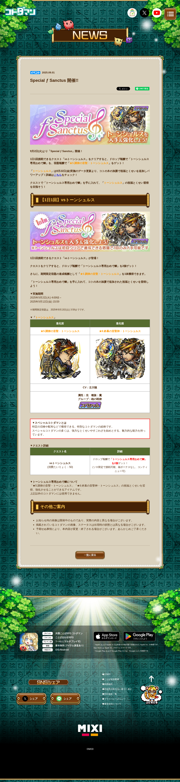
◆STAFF (106, 674)
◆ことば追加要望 (110, 679)
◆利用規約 (107, 684)
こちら (58, 174)
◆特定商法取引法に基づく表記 (117, 689)
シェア (34, 698)
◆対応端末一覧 (109, 694)
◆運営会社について (111, 704)
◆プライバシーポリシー (113, 699)
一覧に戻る (90, 555)
